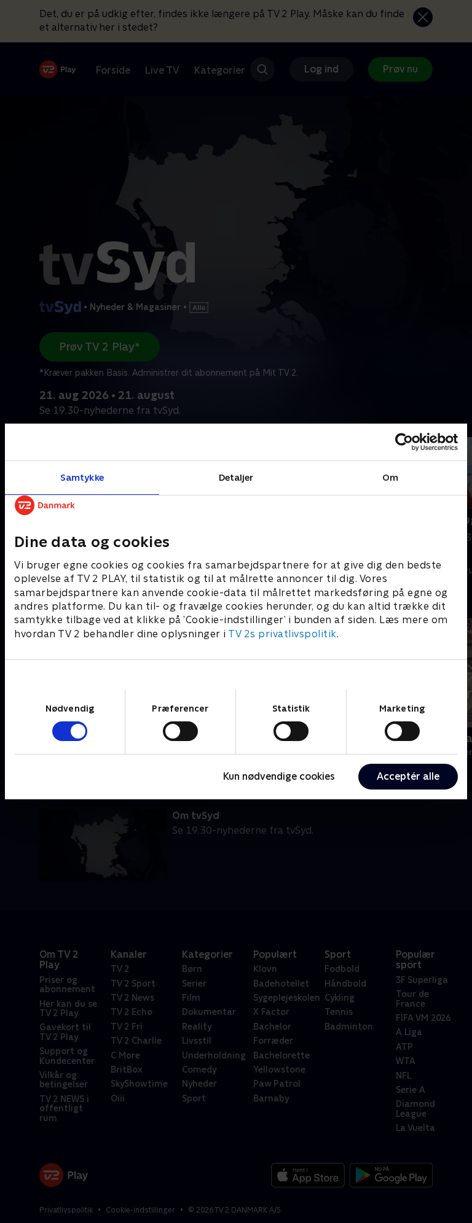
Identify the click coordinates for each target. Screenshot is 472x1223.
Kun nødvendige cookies (279, 776)
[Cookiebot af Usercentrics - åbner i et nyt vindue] (404, 442)
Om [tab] (390, 477)
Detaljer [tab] (236, 477)
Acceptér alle (408, 776)
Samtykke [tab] (82, 477)
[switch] (180, 731)
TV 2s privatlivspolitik (282, 634)
